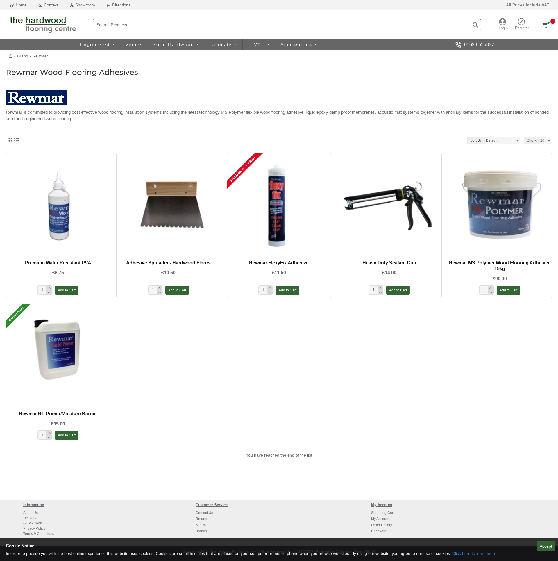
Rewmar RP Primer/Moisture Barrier (58, 413)
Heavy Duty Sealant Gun (389, 262)
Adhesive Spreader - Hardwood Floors (168, 262)
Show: (532, 140)
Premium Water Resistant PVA (58, 262)
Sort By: (476, 140)
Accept (546, 546)
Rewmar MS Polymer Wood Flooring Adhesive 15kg (499, 265)
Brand (22, 56)
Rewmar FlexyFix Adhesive (279, 262)
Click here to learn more (474, 553)
